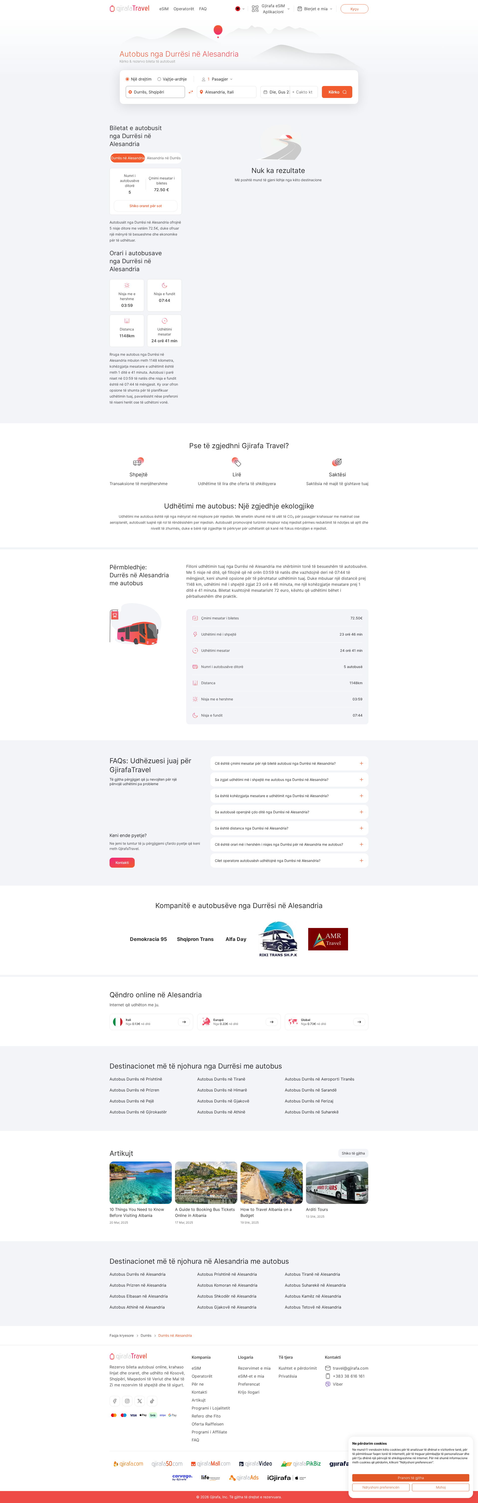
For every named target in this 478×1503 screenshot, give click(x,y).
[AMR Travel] (328, 939)
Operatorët (184, 8)
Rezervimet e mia (254, 1368)
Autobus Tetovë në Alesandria (313, 1307)
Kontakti (122, 862)
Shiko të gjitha (353, 1153)
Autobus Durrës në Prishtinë (136, 1079)
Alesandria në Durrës (163, 158)
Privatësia (288, 1376)
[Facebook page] (115, 1401)
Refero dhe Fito (206, 1416)
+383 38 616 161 (348, 1376)
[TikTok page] (152, 1401)
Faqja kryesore (122, 1335)
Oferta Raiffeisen (208, 1423)
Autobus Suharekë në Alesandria (315, 1285)
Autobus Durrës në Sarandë (311, 1089)
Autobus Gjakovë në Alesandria (226, 1307)
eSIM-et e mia (251, 1376)
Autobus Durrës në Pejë (132, 1100)
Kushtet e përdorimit (298, 1368)
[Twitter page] (140, 1401)
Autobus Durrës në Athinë (221, 1111)
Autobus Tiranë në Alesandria (312, 1274)
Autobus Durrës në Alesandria (138, 1274)
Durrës (146, 1335)
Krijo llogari (248, 1392)
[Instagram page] (127, 1401)
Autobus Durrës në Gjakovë (223, 1100)
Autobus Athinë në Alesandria (137, 1307)
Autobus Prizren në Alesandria (138, 1285)
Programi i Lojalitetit (211, 1408)
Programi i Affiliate (209, 1431)
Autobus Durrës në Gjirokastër (138, 1111)
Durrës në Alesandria (128, 158)
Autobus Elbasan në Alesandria (139, 1296)
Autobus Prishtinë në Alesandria (227, 1274)
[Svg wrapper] (128, 1464)
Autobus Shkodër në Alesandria (226, 1296)
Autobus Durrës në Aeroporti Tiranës (319, 1079)
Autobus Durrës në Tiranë (221, 1079)
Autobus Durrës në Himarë (222, 1089)
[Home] (129, 8)
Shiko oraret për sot (145, 206)
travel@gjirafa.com (350, 1368)
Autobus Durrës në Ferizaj (309, 1100)
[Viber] (328, 1384)
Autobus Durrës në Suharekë (312, 1111)
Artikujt (199, 1400)
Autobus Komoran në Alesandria (227, 1285)
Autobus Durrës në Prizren (134, 1089)
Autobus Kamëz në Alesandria (313, 1296)
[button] (289, 763)
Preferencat (249, 1384)
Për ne (198, 1384)
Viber (338, 1384)
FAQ (203, 8)
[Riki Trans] (278, 939)
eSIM (164, 8)
